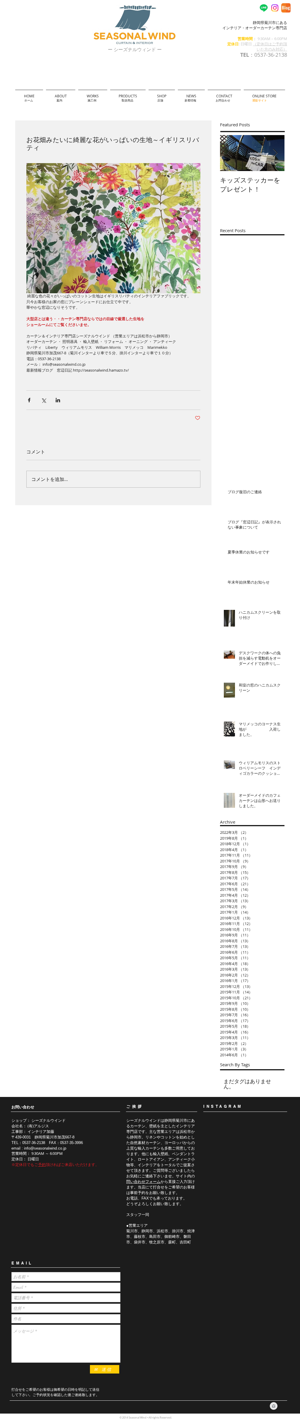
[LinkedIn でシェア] (58, 400)
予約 (42, 1164)
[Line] (263, 8)
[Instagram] (274, 8)
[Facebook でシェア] (29, 400)
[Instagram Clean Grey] (273, 1406)
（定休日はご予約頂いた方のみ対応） (270, 46)
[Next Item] (275, 153)
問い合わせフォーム (143, 1181)
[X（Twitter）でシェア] (43, 400)
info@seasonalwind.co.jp (45, 1148)
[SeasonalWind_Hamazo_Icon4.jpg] (286, 8)
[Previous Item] (229, 153)
